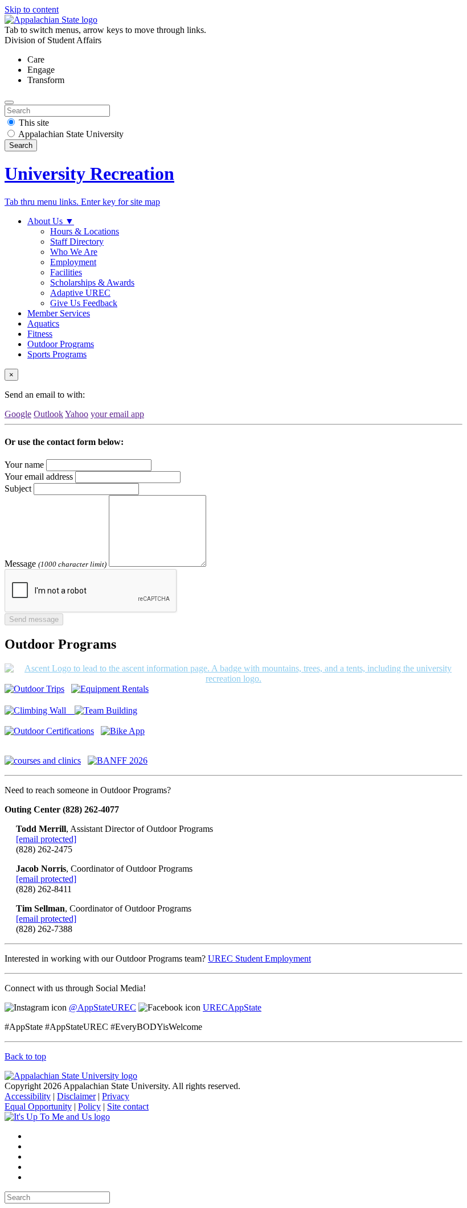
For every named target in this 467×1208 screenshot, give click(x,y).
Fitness (39, 334)
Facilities (66, 272)
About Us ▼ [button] (50, 221)
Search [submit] (20, 145)
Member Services (58, 313)
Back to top (25, 1056)
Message (20, 563)
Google (18, 414)
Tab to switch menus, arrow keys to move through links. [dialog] (105, 30)
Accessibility (28, 1096)
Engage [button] (41, 70)
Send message (34, 619)
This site (34, 122)
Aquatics (43, 323)
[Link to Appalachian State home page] (71, 1076)
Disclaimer (76, 1096)
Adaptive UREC (80, 293)
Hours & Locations (84, 231)
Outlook (48, 414)
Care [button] (35, 59)
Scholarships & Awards (92, 282)
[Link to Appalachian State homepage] (51, 19)
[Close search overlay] (9, 102)
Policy (89, 1106)
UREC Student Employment (259, 958)
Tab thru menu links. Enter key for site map (82, 202)
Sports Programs (57, 354)
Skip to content (32, 9)
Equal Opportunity (38, 1106)
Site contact (128, 1106)
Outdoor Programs (60, 344)
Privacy (115, 1096)
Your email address (39, 476)
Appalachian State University (71, 134)
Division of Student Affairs (53, 40)
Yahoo (76, 414)
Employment (73, 262)
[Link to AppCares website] (57, 1117)
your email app (117, 414)
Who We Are (73, 252)
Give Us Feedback (83, 303)
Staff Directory (77, 241)
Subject (18, 488)
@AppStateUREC (102, 1007)
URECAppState (232, 1007)
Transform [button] (45, 80)
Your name (24, 464)
